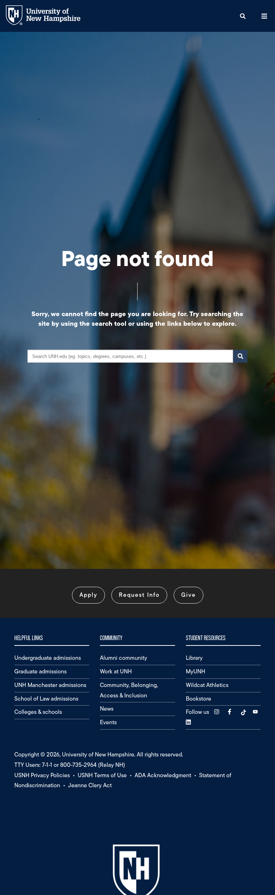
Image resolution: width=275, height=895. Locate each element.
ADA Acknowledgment (163, 775)
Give (188, 595)
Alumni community (123, 658)
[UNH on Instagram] (217, 712)
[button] (243, 16)
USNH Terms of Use (102, 775)
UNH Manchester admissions (50, 685)
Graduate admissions (40, 671)
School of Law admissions (46, 699)
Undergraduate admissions (47, 658)
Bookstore (198, 699)
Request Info (139, 595)
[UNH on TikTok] (243, 712)
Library (194, 658)
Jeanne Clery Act (90, 785)
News (107, 709)
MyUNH (195, 671)
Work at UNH (116, 671)
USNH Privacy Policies (42, 775)
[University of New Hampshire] (48, 23)
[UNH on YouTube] (256, 712)
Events (108, 722)
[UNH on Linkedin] (189, 722)
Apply (88, 595)
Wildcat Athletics (207, 685)
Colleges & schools (38, 712)
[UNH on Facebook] (230, 712)
